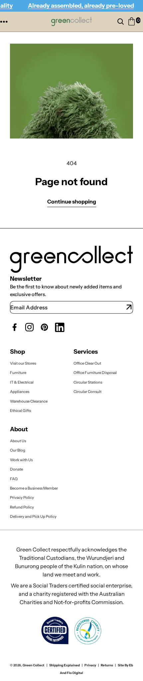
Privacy (90, 665)
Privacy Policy (22, 497)
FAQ (14, 478)
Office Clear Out (87, 363)
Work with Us (21, 459)
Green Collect (33, 665)
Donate (16, 469)
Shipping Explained (64, 665)
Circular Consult (87, 391)
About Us (18, 441)
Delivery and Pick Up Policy (33, 516)
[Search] (122, 21)
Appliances (19, 391)
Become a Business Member (34, 488)
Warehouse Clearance (29, 401)
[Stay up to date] (129, 307)
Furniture (18, 372)
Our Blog (17, 450)
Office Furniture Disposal (95, 372)
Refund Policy (22, 507)
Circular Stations (88, 382)
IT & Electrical (22, 382)
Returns (107, 665)
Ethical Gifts (20, 410)
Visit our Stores (23, 363)
